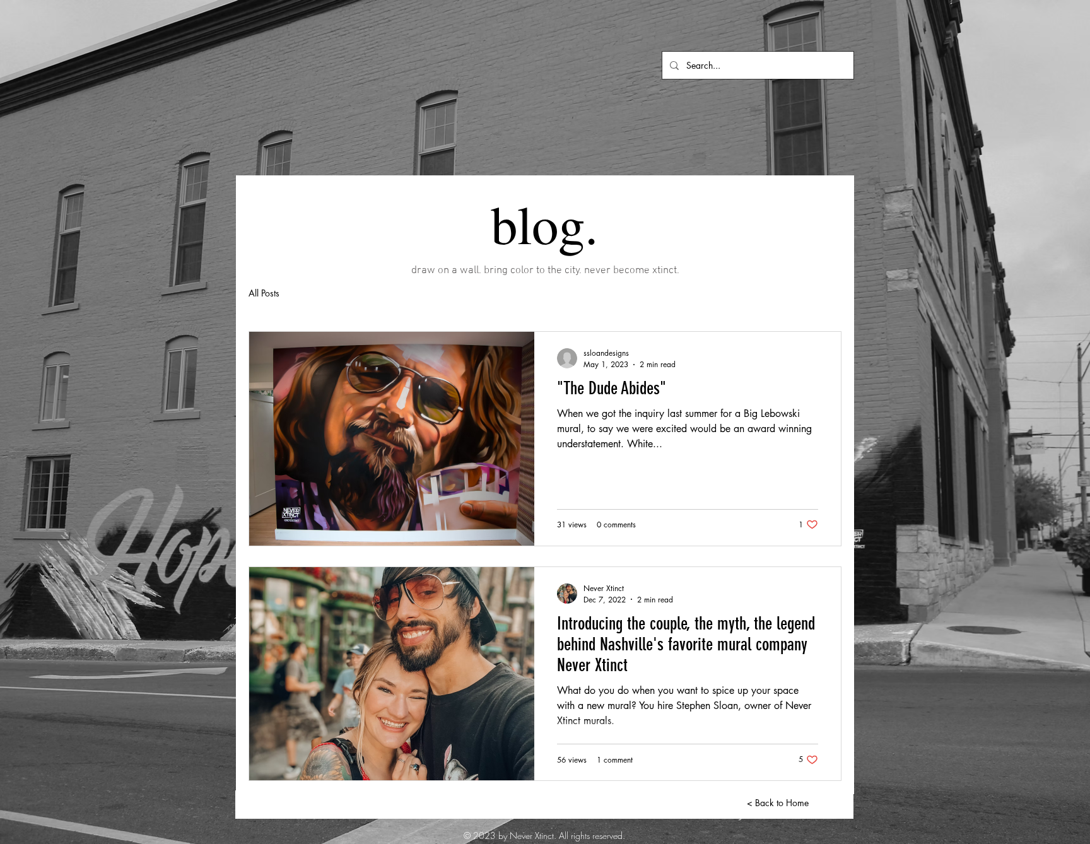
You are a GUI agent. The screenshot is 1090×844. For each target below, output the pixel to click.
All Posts (264, 293)
